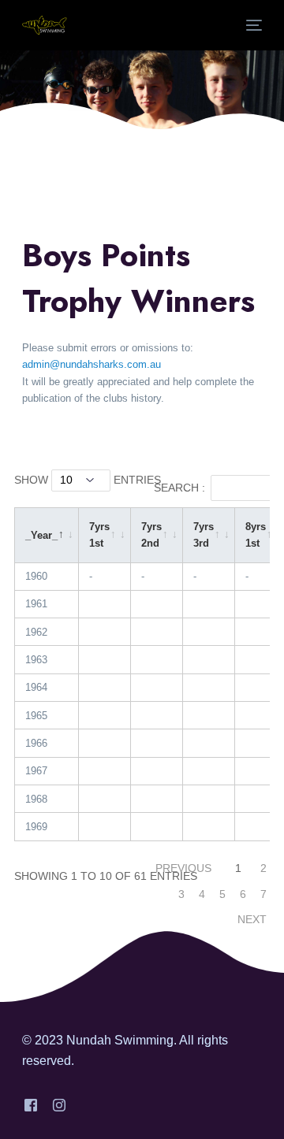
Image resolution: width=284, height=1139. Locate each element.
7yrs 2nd (151, 535)
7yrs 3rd (203, 535)
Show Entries (87, 480)
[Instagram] (59, 1104)
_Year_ (41, 535)
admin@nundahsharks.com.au (91, 364)
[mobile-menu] (252, 25)
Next (252, 920)
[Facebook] (31, 1104)
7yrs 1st (99, 535)
